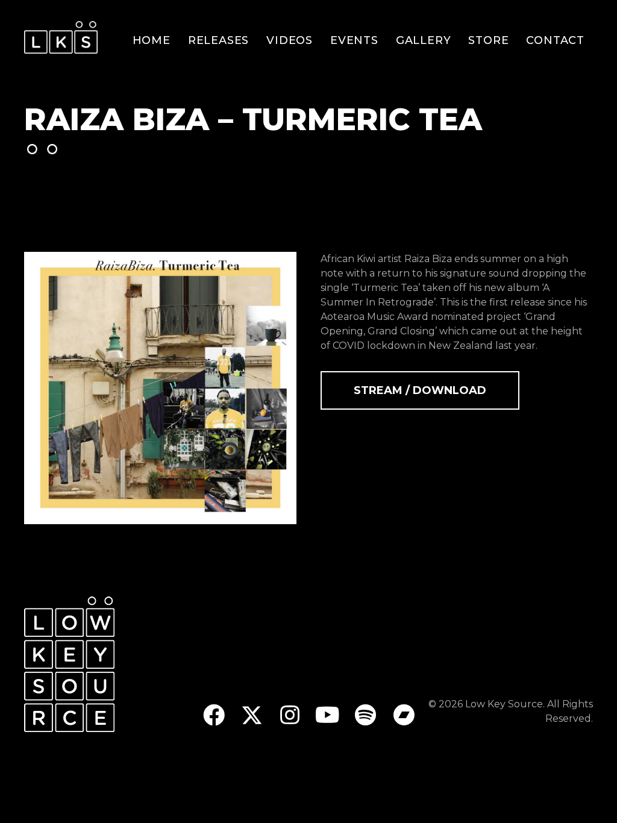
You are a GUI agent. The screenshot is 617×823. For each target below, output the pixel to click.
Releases (218, 40)
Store (488, 40)
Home (152, 40)
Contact (555, 40)
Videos (289, 40)
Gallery (423, 40)
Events (354, 40)
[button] (213, 715)
